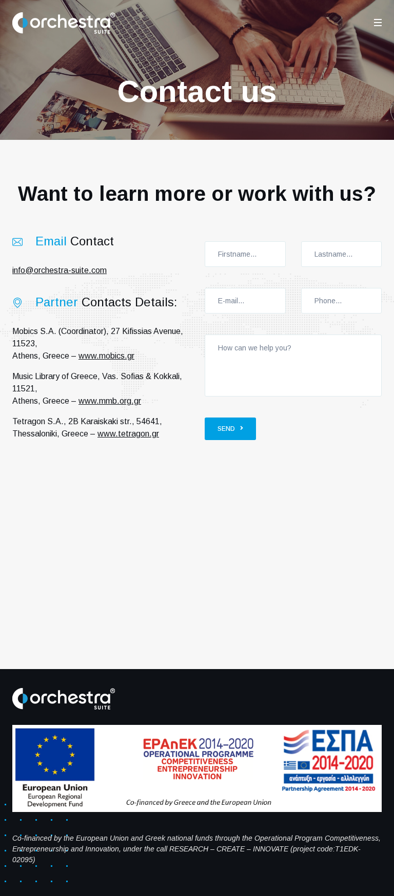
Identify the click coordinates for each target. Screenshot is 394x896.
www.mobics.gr (106, 355)
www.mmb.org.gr (109, 401)
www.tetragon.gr (128, 433)
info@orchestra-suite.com (59, 270)
